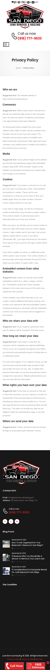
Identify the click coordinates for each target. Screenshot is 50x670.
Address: (6, 500)
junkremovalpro (20, 548)
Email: (5, 497)
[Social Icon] (5, 521)
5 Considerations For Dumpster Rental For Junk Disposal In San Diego (29, 571)
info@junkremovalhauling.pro (21, 497)
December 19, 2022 (19, 553)
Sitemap (39, 659)
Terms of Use (27, 659)
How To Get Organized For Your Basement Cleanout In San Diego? (27, 544)
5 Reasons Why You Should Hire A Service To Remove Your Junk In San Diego (28, 558)
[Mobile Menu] (6, 44)
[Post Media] (6, 544)
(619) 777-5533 (30, 38)
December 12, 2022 (19, 567)
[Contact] (13, 36)
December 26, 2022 (19, 540)
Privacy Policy (13, 659)
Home (18, 68)
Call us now (27, 33)
